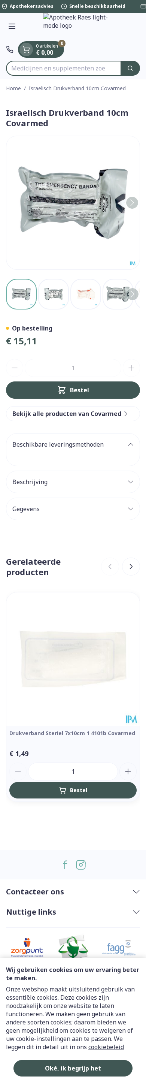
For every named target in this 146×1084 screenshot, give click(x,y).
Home (13, 88)
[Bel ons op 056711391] (9, 49)
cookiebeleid (106, 1047)
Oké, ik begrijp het (73, 1068)
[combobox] (63, 68)
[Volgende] (132, 203)
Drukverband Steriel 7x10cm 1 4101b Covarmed (72, 733)
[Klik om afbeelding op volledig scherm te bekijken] (73, 202)
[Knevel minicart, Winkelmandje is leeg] (26, 49)
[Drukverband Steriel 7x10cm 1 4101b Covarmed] (73, 659)
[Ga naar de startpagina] (80, 27)
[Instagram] (80, 864)
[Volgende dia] (131, 567)
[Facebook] (65, 864)
